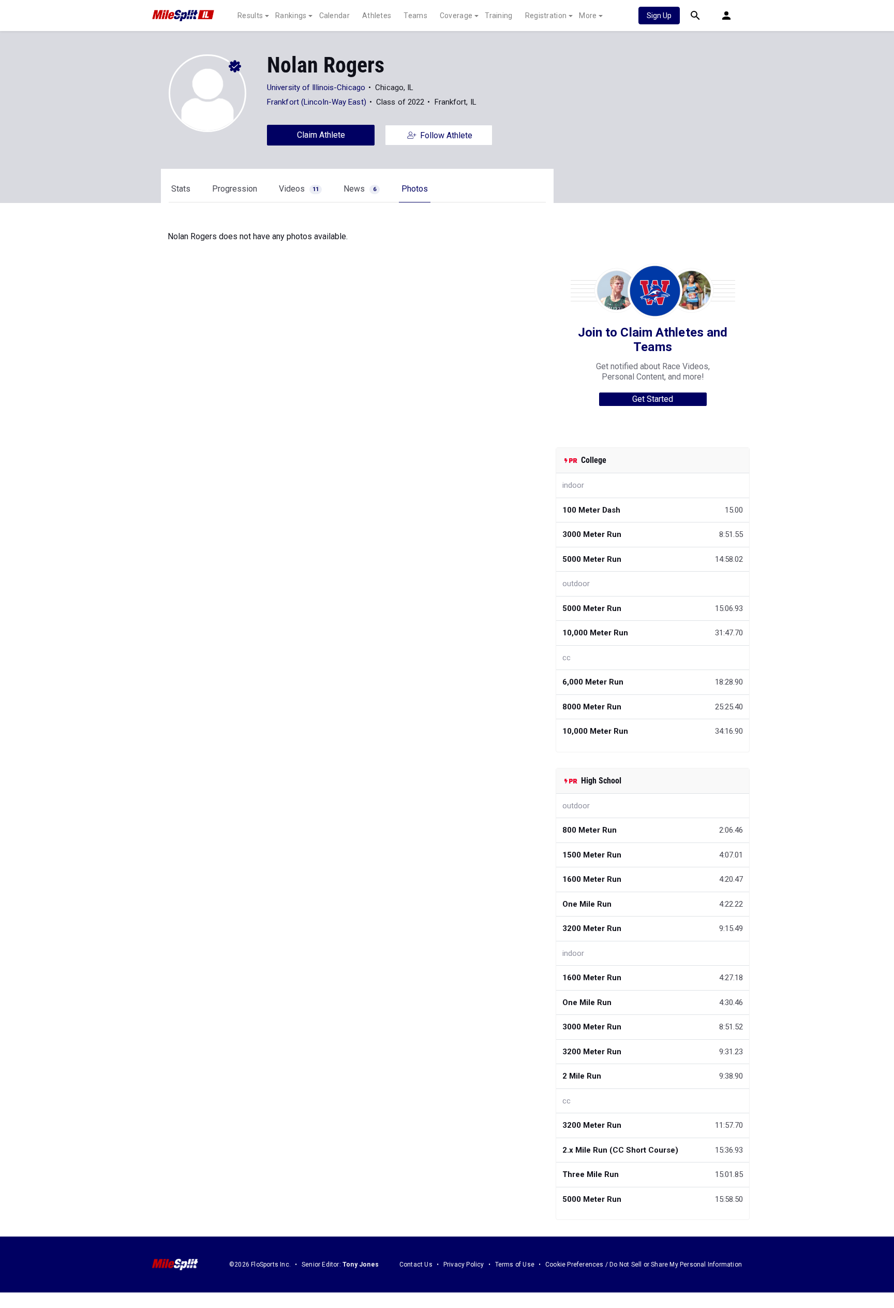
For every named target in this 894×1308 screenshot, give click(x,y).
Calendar (334, 15)
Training (498, 15)
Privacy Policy (463, 1264)
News (360, 189)
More (588, 15)
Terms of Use (514, 1264)
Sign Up (659, 15)
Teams (415, 15)
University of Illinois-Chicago (316, 87)
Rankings (290, 15)
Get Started (652, 399)
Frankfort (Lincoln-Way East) (316, 102)
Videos (299, 189)
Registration (546, 15)
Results (250, 15)
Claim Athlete (321, 135)
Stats (180, 189)
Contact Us (416, 1264)
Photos (414, 189)
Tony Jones (360, 1264)
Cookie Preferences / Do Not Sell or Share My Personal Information (643, 1264)
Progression (234, 189)
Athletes (376, 15)
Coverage (456, 15)
